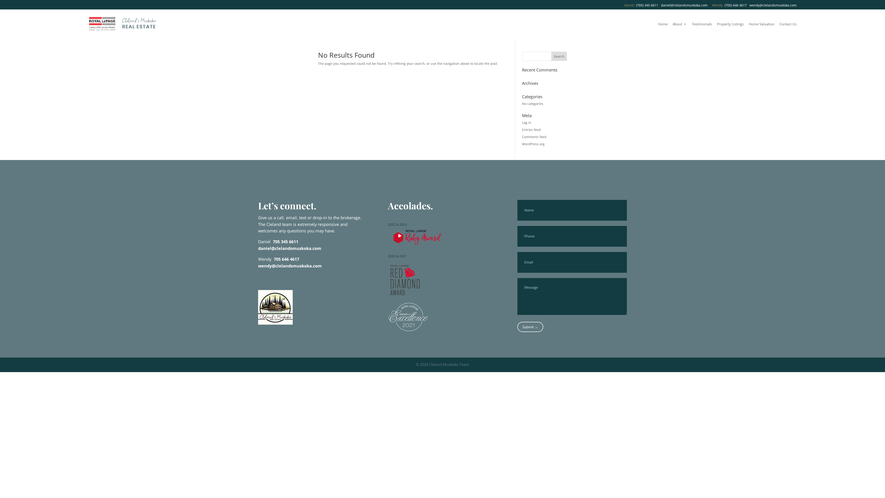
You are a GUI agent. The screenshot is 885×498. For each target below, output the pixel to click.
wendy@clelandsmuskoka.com (772, 5)
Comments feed (534, 137)
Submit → (530, 327)
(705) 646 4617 (736, 5)
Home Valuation (761, 24)
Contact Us (787, 24)
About (677, 24)
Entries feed (531, 129)
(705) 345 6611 (647, 5)
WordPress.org (533, 144)
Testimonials (702, 24)
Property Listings (730, 24)
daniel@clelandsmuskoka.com (684, 5)
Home (663, 24)
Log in (526, 122)
